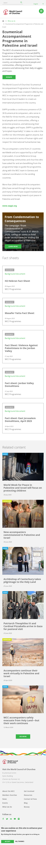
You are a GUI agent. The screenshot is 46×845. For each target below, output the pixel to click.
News (4, 799)
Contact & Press (30, 799)
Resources (28, 795)
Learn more (13, 246)
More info (4, 837)
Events (5, 803)
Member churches (9, 795)
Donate (9, 77)
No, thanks (19, 841)
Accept (7, 841)
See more (23, 737)
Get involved (29, 791)
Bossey (27, 807)
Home (3, 21)
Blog (25, 803)
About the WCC (8, 791)
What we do (11, 21)
